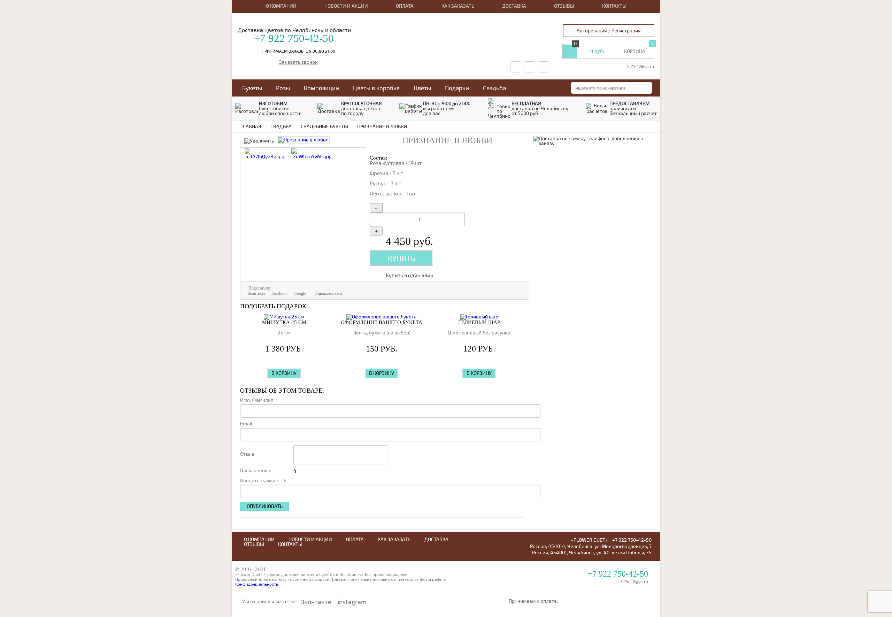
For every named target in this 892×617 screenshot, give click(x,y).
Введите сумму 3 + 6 (263, 480)
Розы (283, 87)
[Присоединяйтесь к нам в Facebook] (529, 66)
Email (246, 423)
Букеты (252, 87)
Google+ (301, 293)
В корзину (284, 373)
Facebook (279, 293)
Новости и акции (346, 6)
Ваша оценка (255, 470)
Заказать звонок (298, 62)
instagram (352, 602)
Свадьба (494, 87)
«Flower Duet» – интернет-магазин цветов (438, 22)
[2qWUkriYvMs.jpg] (312, 156)
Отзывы (564, 6)
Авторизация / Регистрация (609, 30)
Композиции (321, 87)
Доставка (514, 6)
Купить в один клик (409, 275)
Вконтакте (256, 293)
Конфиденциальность (256, 583)
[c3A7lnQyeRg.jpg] (265, 156)
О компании (281, 6)
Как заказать (457, 6)
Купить (401, 258)
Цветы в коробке (376, 87)
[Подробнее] (284, 317)
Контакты (614, 6)
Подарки (457, 87)
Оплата (405, 6)
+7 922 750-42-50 (294, 38)
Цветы (422, 87)
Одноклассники (328, 293)
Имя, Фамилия (257, 400)
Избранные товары (570, 51)
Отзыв (247, 454)
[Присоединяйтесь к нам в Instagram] (543, 66)
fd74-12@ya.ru (640, 66)
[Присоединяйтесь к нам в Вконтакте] (515, 66)
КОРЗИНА (634, 51)
